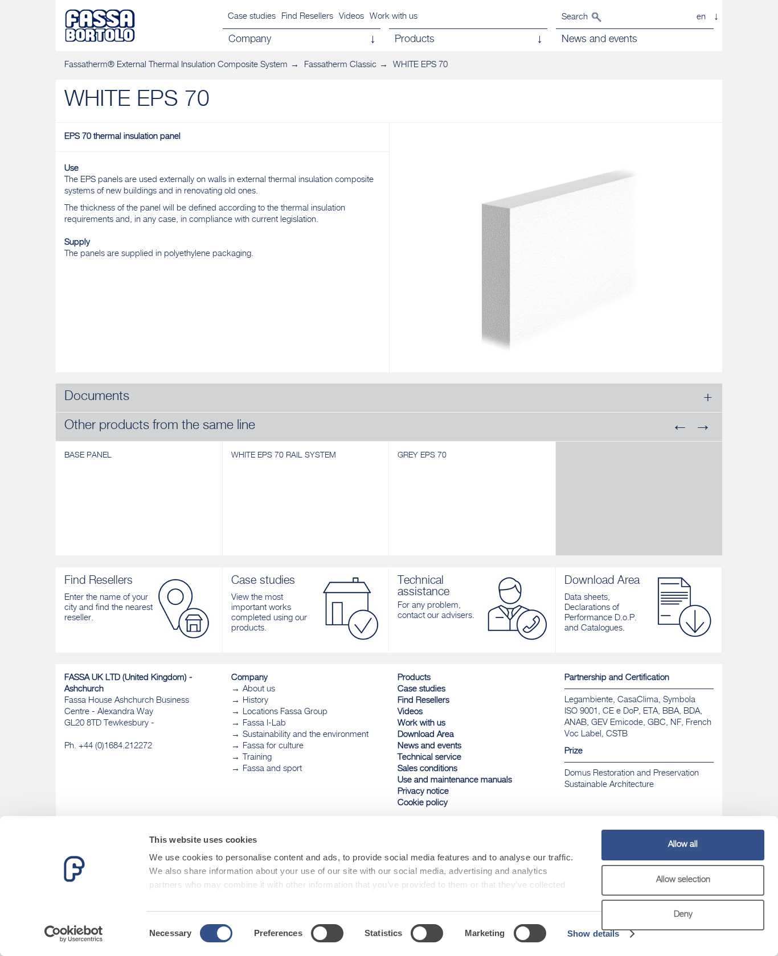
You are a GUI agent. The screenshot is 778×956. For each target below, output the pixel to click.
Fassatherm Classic (340, 65)
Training (257, 757)
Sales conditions (427, 769)
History (255, 701)
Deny (683, 914)
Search (575, 17)
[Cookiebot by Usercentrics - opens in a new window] (74, 933)
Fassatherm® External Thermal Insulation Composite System (176, 65)
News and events (429, 746)
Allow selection (683, 880)
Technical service (429, 757)
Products (414, 678)
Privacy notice (423, 792)
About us (259, 689)
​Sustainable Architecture (609, 785)
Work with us (393, 17)
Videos (351, 17)
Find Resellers (307, 17)
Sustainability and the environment (305, 735)
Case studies (252, 17)
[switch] (327, 933)
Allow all (683, 844)
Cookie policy (423, 803)
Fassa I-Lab (264, 723)
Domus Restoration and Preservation (631, 773)
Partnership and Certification (616, 678)
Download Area (426, 735)
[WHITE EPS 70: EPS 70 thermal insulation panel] (556, 253)
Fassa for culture (273, 746)
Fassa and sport (272, 769)
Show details (593, 933)
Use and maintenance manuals (455, 780)
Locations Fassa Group (285, 712)
